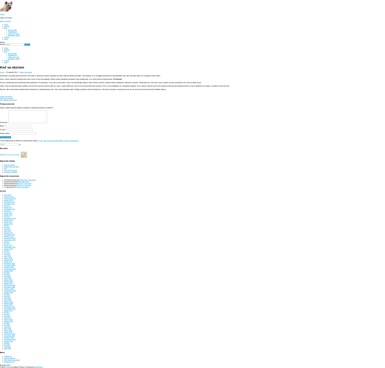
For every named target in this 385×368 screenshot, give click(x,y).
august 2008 (8, 292)
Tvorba (6, 37)
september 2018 (10, 198)
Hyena (2, 14)
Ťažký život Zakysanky (28, 180)
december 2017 (9, 202)
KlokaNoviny (12, 32)
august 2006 (8, 321)
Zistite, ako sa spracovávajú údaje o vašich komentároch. (58, 141)
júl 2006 (6, 323)
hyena (2, 72)
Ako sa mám (12, 30)
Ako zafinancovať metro (8, 100)
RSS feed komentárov (12, 360)
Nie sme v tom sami (24, 183)
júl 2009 (6, 273)
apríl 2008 (7, 300)
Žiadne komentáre (25, 72)
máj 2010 (7, 254)
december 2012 (9, 235)
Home (6, 25)
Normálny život (24, 182)
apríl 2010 (7, 256)
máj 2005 (7, 347)
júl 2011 (6, 242)
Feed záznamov (9, 358)
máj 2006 (7, 327)
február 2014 (8, 220)
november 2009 (9, 265)
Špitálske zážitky (14, 35)
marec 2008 (8, 301)
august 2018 (8, 200)
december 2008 (9, 285)
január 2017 (8, 207)
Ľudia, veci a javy (6, 96)
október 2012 (9, 236)
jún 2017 (7, 206)
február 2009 (8, 282)
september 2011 (10, 240)
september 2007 (10, 309)
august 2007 (8, 310)
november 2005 (9, 336)
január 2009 (8, 283)
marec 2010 (8, 258)
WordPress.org (9, 362)
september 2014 (10, 218)
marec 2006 (8, 330)
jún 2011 (7, 244)
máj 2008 (7, 298)
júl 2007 (6, 312)
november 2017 (9, 204)
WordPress (39, 367)
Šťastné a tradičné (10, 172)
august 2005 (8, 341)
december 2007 (9, 307)
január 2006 (8, 332)
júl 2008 (6, 294)
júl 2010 (6, 251)
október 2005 (9, 338)
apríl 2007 (7, 318)
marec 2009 (8, 280)
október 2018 (9, 197)
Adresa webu (4, 133)
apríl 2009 (7, 278)
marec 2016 (8, 213)
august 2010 (8, 249)
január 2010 (8, 262)
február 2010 (8, 260)
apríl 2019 (7, 195)
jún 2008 (7, 296)
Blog (5, 28)
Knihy (6, 39)
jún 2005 (7, 345)
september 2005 (10, 339)
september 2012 (10, 238)
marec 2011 (8, 245)
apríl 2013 (7, 231)
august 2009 (8, 271)
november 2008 (9, 287)
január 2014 (8, 222)
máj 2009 (7, 276)
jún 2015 (7, 216)
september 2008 (10, 291)
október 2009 (9, 267)
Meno (2, 126)
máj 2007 (7, 316)
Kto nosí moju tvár (10, 170)
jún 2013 (7, 227)
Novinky (7, 26)
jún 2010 (7, 253)
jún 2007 (7, 314)
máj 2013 (7, 229)
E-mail (3, 130)
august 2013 (8, 224)
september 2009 (10, 269)
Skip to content (5, 21)
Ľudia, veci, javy (13, 34)
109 (5, 168)
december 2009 (9, 263)
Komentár (4, 122)
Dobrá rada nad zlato (11, 167)
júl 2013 (6, 226)
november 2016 (9, 209)
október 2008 (9, 289)
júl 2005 (6, 343)
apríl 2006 (7, 329)
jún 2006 (7, 325)
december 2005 (9, 334)
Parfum (8, 367)
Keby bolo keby (9, 165)
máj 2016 (7, 211)
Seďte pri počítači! (6, 98)
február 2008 (8, 303)
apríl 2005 (7, 348)
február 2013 (8, 233)
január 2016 (8, 215)
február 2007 (8, 320)
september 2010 (10, 247)
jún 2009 (7, 274)
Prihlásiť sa (8, 356)
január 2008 (8, 305)
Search (2, 44)
